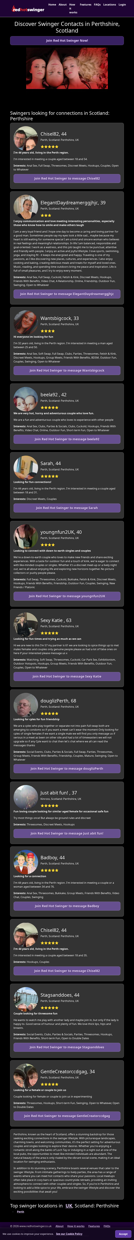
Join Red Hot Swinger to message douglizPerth (67, 768)
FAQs (97, 4)
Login (122, 4)
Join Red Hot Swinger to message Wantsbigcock (67, 370)
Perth (20, 1211)
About (63, 4)
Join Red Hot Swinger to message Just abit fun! (67, 833)
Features (85, 4)
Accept (123, 1234)
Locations (109, 4)
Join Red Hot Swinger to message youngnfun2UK (67, 596)
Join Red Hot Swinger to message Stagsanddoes (67, 1047)
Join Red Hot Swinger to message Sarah (67, 508)
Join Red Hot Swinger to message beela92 (67, 439)
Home (52, 4)
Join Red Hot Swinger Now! (67, 40)
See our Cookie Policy (69, 1233)
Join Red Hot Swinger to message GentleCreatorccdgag (67, 1116)
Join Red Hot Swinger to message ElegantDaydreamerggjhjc (67, 294)
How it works (73, 8)
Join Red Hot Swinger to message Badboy (67, 906)
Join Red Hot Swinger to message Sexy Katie (67, 676)
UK (69, 1205)
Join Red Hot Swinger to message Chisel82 (67, 178)
